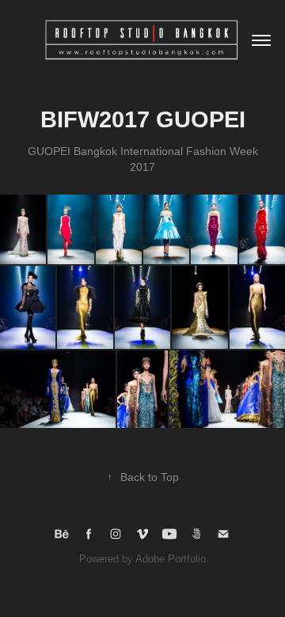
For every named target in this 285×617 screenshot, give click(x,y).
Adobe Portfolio (170, 559)
